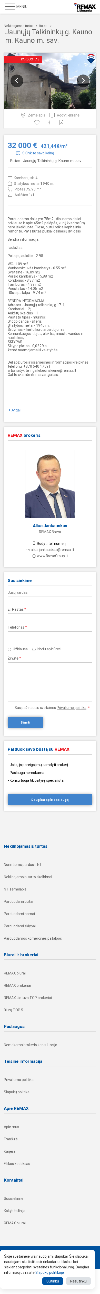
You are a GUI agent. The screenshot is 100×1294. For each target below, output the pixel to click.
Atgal (16, 410)
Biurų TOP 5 (13, 1010)
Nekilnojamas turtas (19, 26)
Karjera (9, 1151)
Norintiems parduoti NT (23, 865)
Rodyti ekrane (68, 115)
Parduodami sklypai (20, 926)
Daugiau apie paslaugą (50, 800)
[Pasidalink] (50, 122)
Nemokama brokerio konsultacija (30, 1045)
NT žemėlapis (15, 889)
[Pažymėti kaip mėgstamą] (37, 122)
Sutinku (52, 1281)
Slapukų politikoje (49, 1272)
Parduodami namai (19, 914)
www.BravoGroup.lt (52, 556)
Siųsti (25, 722)
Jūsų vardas (17, 592)
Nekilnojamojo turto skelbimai (28, 877)
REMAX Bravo (50, 532)
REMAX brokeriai (17, 985)
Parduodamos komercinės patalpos (33, 938)
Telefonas (17, 627)
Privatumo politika (71, 708)
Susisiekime (13, 1198)
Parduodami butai (18, 901)
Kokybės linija (14, 1211)
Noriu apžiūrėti (49, 649)
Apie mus (11, 1127)
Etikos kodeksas (17, 1164)
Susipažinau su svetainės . (52, 708)
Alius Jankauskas (50, 525)
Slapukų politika (16, 1092)
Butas (43, 26)
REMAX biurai (15, 973)
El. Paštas (17, 609)
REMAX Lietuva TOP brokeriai (28, 998)
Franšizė (11, 1139)
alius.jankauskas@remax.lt (52, 550)
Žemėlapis (36, 115)
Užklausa (20, 649)
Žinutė (14, 658)
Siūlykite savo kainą (38, 153)
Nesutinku (78, 1281)
